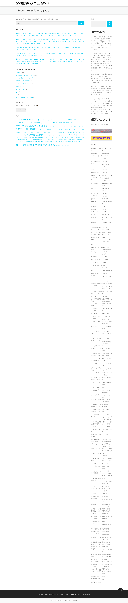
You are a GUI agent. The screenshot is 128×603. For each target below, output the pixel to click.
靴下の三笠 (105, 576)
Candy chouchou (106, 167)
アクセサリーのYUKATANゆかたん (106, 333)
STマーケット (105, 259)
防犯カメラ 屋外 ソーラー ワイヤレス (58, 141)
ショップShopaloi (96, 387)
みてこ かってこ (95, 322)
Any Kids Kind (105, 153)
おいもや (93, 296)
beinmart (104, 161)
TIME (103, 265)
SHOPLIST (94, 257)
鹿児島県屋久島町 (96, 582)
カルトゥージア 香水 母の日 (72, 132)
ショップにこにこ (107, 387)
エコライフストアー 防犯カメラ (56, 132)
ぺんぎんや (94, 313)
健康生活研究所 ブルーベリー (41, 139)
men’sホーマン (106, 214)
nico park (93, 222)
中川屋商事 (105, 496)
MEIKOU (93, 214)
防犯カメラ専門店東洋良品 (27, 141)
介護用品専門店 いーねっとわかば (27, 139)
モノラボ (104, 478)
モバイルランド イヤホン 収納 (36, 137)
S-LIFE (103, 244)
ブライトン (94, 463)
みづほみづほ (105, 319)
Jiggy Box (104, 193)
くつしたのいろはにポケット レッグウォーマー (60, 126)
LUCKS (104, 209)
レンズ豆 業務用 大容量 (58, 137)
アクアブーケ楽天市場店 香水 (43, 129)
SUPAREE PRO (95, 262)
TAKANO (104, 262)
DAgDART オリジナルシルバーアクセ (96, 177)
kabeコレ (93, 201)
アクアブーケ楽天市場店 (22, 81)
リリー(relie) (105, 486)
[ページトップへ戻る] (121, 590)
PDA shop (104, 227)
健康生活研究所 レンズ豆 (54, 139)
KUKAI (103, 206)
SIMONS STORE (95, 259)
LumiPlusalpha (106, 212)
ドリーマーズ (95, 426)
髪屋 (103, 579)
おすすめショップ (107, 296)
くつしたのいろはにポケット (24, 83)
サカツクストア (95, 382)
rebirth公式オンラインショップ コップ (58, 119)
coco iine (104, 170)
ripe (17, 92)
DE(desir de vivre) (107, 175)
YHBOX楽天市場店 (107, 284)
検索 (92, 19)
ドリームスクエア (107, 426)
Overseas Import (96, 227)
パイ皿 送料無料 (47, 135)
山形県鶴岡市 (105, 531)
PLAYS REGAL (106, 230)
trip (17, 94)
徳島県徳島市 (105, 534)
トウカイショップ (107, 414)
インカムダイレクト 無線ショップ (29, 132)
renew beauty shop (28, 123)
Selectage (94, 252)
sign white (104, 257)
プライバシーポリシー (56, 600)
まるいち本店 (105, 313)
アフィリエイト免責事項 (71, 600)
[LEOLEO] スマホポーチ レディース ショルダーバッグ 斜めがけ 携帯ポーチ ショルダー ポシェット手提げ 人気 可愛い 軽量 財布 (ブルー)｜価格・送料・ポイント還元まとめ (101, 91)
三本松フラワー (106, 494)
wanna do (18, 86)
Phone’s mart (95, 230)
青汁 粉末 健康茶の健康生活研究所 (25, 75)
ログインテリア (95, 489)
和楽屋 (103, 521)
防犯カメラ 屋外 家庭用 (74, 141)
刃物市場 (93, 513)
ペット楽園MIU (95, 466)
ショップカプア (95, 390)
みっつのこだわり (107, 316)
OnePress (73, 594)
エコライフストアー (42, 132)
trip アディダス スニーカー (46, 123)
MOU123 (93, 217)
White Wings (105, 281)
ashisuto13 (105, 156)
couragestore (95, 172)
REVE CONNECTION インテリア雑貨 (107, 239)
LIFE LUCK (18, 119)
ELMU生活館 (105, 178)
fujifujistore (94, 183)
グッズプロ (94, 363)
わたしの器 (94, 326)
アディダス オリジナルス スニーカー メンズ (61, 129)
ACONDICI (94, 153)
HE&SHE (93, 188)
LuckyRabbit (94, 212)
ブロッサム (105, 463)
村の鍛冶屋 (64, 139)
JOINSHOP (105, 199)
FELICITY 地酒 (106, 181)
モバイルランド (20, 89)
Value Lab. (105, 273)
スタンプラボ (95, 395)
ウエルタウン (105, 346)
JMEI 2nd (104, 196)
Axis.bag (104, 159)
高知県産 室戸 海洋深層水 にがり (62, 145)
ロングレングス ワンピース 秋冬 (71, 137)
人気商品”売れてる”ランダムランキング (35, 2)
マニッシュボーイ (107, 471)
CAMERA (93, 167)
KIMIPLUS (94, 206)
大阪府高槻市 (105, 529)
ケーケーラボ (95, 373)
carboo (93, 170)
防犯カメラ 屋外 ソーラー (41, 142)
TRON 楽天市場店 (57, 123)
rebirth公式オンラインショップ (24, 78)
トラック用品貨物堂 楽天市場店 (24, 97)
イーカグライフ (95, 346)
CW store (104, 172)
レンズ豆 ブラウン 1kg (48, 137)
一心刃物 (93, 494)
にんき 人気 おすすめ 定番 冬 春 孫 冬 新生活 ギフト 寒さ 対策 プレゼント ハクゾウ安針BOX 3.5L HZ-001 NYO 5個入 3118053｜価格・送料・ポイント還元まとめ (101, 78)
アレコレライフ (106, 338)
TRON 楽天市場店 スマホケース (71, 123)
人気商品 (18, 72)
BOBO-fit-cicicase (107, 164)
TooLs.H (104, 268)
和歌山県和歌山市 (96, 529)
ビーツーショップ (96, 444)
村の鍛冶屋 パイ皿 (73, 139)
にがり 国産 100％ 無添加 (76, 126)
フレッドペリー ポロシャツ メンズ (59, 135)
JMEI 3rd (93, 199)
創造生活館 (105, 513)
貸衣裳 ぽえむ (105, 569)
